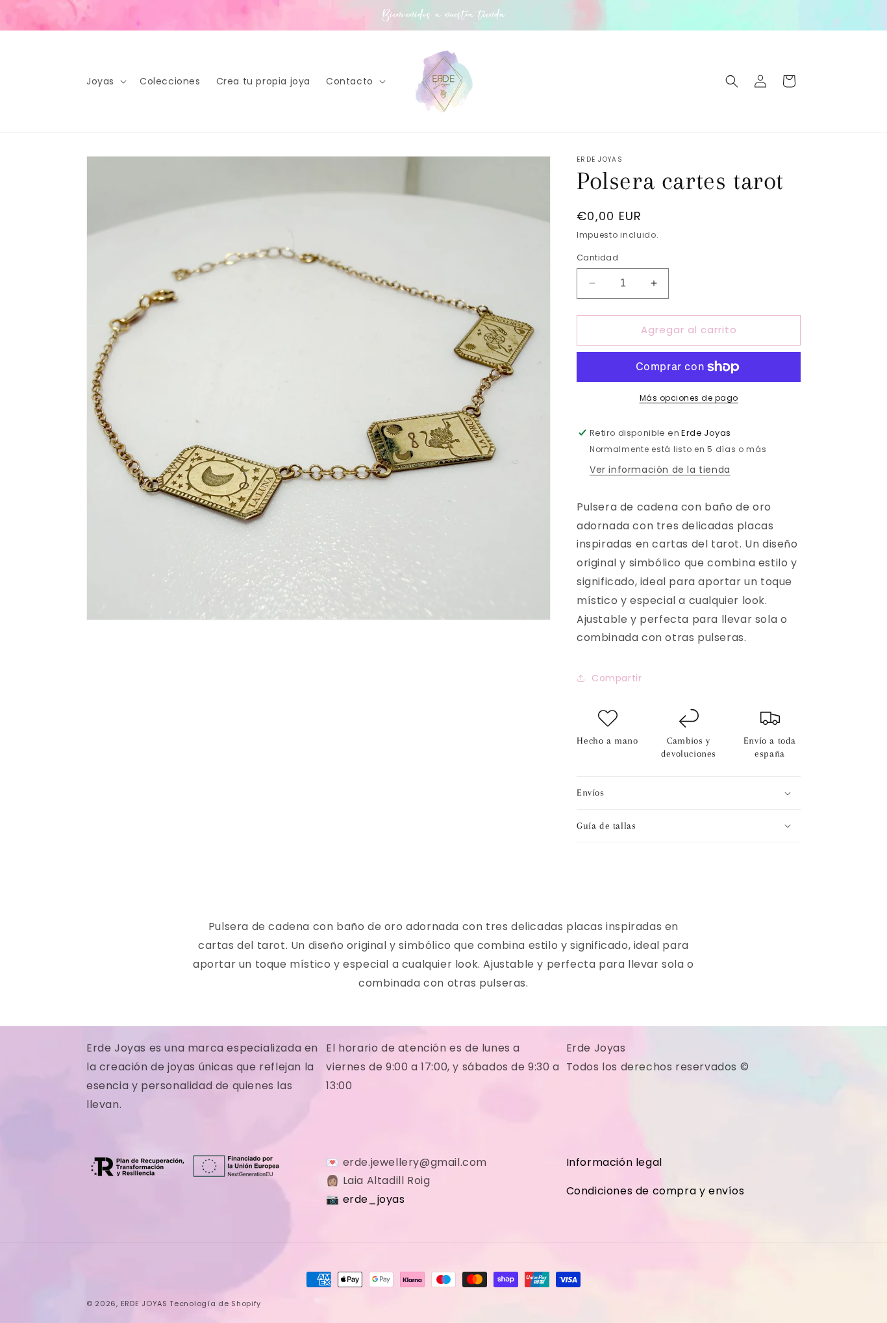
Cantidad (597, 257)
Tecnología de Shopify (215, 1303)
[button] (105, 81)
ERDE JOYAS (144, 1303)
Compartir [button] (617, 678)
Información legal (614, 1162)
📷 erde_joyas (365, 1199)
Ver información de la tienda (660, 469)
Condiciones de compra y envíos (655, 1190)
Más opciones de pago (689, 397)
